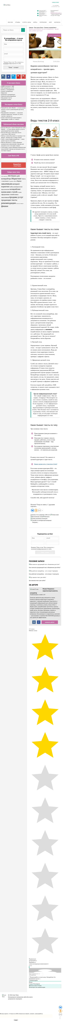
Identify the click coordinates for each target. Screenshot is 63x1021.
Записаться (22, 1013)
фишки (4, 206)
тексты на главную (19, 203)
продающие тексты (9, 200)
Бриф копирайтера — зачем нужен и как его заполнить (12, 140)
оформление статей (7, 194)
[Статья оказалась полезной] (39, 518)
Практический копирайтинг (8, 96)
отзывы (19, 192)
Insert (16, 1020)
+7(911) (56, 5)
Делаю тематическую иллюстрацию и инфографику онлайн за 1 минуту (11, 118)
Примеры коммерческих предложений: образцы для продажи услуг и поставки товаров (12, 144)
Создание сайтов (12, 181)
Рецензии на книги (6, 99)
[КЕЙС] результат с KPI (7, 86)
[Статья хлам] (55, 515)
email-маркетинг (4, 176)
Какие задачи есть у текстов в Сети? (45, 464)
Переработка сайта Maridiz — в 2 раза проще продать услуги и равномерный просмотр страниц (13, 109)
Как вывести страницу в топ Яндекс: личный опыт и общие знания (13, 136)
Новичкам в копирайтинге (8, 94)
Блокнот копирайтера (7, 91)
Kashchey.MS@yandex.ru (56, 13)
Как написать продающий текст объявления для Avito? (44, 567)
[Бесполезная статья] (37, 517)
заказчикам (6, 183)
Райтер (3, 136)
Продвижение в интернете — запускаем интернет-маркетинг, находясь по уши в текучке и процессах (12, 114)
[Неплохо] (46, 517)
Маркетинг (4, 93)
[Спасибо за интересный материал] (41, 520)
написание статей (9, 191)
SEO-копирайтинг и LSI (7, 88)
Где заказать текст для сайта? (37, 580)
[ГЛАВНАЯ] (4, 22)
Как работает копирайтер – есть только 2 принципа (44, 574)
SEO (9, 176)
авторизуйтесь (33, 960)
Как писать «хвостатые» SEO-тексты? (11, 133)
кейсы (12, 187)
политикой (5, 63)
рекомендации (8, 202)
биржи (19, 181)
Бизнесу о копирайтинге (7, 89)
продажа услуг (16, 197)
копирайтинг (15, 189)
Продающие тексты (6, 98)
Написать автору (49, 622)
